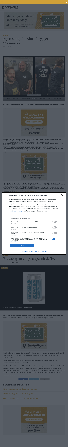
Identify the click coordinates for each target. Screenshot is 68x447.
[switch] (54, 222)
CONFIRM (22, 245)
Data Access (34, 251)
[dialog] (34, 223)
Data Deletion (24, 251)
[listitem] (34, 218)
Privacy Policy (43, 251)
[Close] (62, 195)
